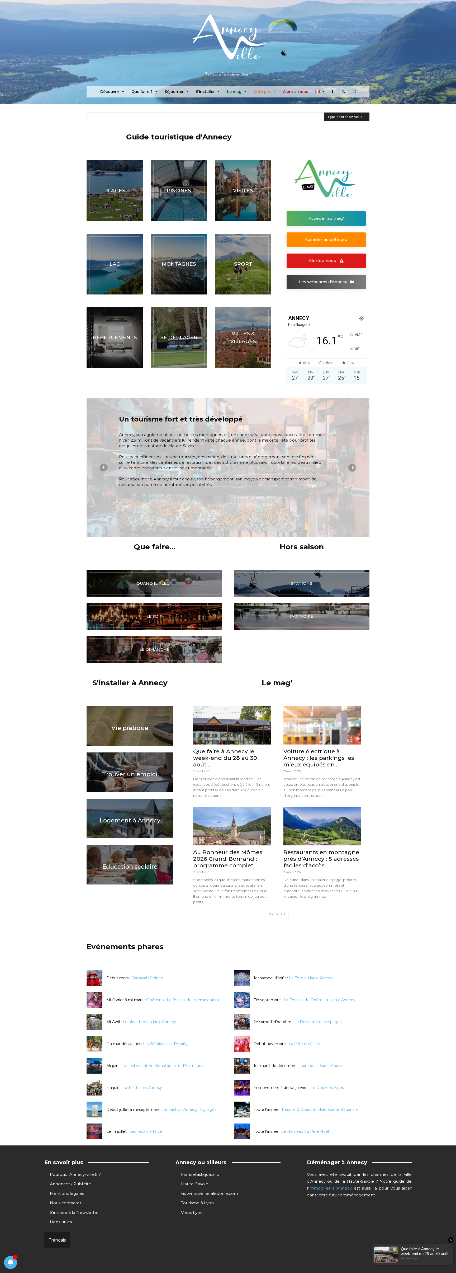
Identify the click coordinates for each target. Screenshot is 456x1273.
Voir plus (275, 914)
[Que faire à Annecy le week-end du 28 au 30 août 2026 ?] (232, 725)
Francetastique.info (200, 1174)
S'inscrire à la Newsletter (74, 1212)
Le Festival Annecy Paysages (189, 1109)
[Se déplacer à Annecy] (179, 337)
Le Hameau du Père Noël (305, 1131)
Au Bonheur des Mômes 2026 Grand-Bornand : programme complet (227, 859)
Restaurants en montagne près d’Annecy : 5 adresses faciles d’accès (321, 859)
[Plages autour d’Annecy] (115, 190)
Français (57, 1240)
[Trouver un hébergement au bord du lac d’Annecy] (115, 337)
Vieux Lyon (192, 1212)
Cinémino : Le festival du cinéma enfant (182, 1000)
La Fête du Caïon (304, 1043)
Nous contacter (65, 1202)
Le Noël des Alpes (327, 1087)
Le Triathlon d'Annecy (142, 1087)
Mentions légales (67, 1193)
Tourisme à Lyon (197, 1202)
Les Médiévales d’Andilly (165, 1043)
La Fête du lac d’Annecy (311, 978)
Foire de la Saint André (321, 1065)
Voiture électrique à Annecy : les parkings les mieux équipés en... (318, 758)
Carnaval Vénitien (147, 978)
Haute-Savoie (194, 1183)
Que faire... (154, 546)
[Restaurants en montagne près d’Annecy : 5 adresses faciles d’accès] (322, 826)
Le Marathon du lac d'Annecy (149, 1021)
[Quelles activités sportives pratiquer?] (243, 264)
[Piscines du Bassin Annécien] (179, 190)
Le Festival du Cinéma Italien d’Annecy (319, 1000)
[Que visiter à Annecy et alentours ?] (243, 190)
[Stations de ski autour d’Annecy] (301, 583)
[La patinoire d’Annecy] (301, 616)
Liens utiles (61, 1221)
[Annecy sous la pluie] (154, 583)
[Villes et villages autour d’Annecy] (243, 337)
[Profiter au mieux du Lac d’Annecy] (115, 264)
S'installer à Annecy (130, 682)
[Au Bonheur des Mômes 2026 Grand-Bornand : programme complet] (232, 826)
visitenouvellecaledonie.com (209, 1193)
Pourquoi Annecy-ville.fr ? (75, 1174)
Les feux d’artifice (146, 1131)
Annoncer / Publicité (70, 1183)
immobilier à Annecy (330, 1188)
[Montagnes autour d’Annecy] (179, 264)
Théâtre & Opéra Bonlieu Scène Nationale (319, 1109)
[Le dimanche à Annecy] (154, 649)
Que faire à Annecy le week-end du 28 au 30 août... (225, 758)
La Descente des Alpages (317, 1021)
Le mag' (277, 682)
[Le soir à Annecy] (154, 616)
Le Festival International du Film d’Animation (162, 1065)
